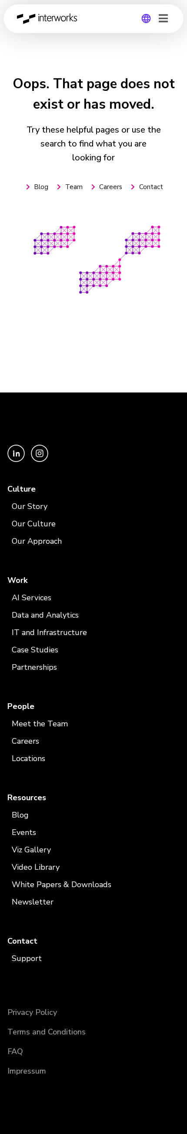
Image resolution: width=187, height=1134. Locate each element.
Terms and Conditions (46, 1032)
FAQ (15, 1051)
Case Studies (35, 650)
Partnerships (34, 667)
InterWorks (49, 18)
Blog (20, 815)
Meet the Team (40, 723)
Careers (25, 741)
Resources (26, 797)
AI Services (31, 597)
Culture (21, 489)
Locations (28, 758)
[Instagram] (39, 460)
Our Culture (34, 524)
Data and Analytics (45, 615)
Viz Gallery (31, 850)
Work (17, 580)
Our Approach (37, 541)
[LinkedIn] (17, 460)
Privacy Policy (32, 1012)
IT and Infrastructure (49, 632)
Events (24, 832)
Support (27, 958)
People (20, 706)
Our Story (29, 506)
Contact (22, 941)
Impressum (26, 1071)
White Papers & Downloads (61, 884)
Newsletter (32, 902)
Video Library (36, 867)
